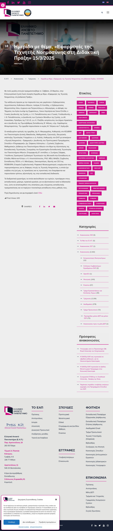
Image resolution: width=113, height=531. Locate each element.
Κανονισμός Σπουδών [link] (94, 451)
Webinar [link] (81, 112)
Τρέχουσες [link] (87, 298)
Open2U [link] (81, 107)
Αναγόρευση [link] (83, 117)
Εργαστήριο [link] (82, 153)
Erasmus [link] (86, 285)
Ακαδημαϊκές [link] (87, 304)
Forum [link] (101, 102)
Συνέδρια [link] (93, 198)
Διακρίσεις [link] (95, 138)
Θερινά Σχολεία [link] (84, 163)
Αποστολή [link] (36, 426)
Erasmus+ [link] (91, 102)
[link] (3, 5)
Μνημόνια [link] (82, 173)
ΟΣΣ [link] (91, 173)
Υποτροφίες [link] (83, 213)
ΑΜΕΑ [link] (103, 112)
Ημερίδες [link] (18, 64)
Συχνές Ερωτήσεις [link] (93, 511)
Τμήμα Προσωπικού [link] (90, 310)
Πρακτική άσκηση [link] (99, 188)
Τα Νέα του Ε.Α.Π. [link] (86, 241)
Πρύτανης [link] (35, 414)
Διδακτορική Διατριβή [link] (97, 143)
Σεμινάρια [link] (82, 198)
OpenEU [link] (91, 107)
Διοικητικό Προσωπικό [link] (40, 430)
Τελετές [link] (81, 208)
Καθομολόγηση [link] (84, 168)
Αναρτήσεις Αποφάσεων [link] (87, 122)
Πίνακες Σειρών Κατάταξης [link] (87, 183)
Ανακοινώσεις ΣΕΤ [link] (86, 246)
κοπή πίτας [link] (95, 213)
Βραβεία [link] (97, 127)
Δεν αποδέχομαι (29, 522)
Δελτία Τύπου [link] (90, 132)
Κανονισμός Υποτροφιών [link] (96, 465)
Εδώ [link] (40, 193)
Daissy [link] (81, 102)
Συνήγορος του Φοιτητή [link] (95, 447)
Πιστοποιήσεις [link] (83, 188)
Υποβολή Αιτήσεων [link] (95, 208)
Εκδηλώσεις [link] (92, 148)
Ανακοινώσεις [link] (84, 252)
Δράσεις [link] (81, 148)
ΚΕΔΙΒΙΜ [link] (96, 163)
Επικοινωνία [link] (64, 461)
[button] (56, 499)
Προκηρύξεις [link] (83, 193)
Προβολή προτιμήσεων (47, 522)
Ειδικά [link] (61, 422)
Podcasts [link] (101, 107)
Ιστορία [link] (34, 422)
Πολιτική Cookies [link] (24, 527)
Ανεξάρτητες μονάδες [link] (40, 434)
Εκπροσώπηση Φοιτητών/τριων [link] (94, 258)
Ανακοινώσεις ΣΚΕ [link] (86, 235)
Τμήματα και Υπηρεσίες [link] (95, 496)
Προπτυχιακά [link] (64, 414)
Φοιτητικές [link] (87, 279)
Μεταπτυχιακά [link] (64, 418)
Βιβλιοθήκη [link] (90, 443)
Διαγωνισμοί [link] (83, 138)
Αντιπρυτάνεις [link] (37, 418)
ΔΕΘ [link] (80, 132)
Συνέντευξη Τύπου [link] (85, 203)
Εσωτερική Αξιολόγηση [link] (86, 158)
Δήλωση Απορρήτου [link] (36, 527)
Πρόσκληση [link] (96, 193)
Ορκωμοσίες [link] (83, 178)
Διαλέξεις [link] (82, 143)
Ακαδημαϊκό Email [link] (93, 428)
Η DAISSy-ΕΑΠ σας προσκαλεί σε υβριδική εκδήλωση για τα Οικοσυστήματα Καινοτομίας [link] (92, 359)
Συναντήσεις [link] (100, 203)
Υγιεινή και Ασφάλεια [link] (40, 438)
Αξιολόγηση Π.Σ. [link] (84, 127)
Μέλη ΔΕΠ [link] (97, 168)
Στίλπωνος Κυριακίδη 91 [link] (14, 479)
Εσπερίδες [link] (94, 153)
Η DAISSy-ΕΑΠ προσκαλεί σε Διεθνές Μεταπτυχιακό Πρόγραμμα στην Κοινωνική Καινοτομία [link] (93, 369)
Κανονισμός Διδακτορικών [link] (96, 461)
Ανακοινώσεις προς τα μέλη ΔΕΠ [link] (94, 324)
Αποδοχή (11, 522)
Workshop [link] (93, 112)
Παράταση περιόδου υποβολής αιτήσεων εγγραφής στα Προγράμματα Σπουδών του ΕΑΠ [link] (94, 387)
